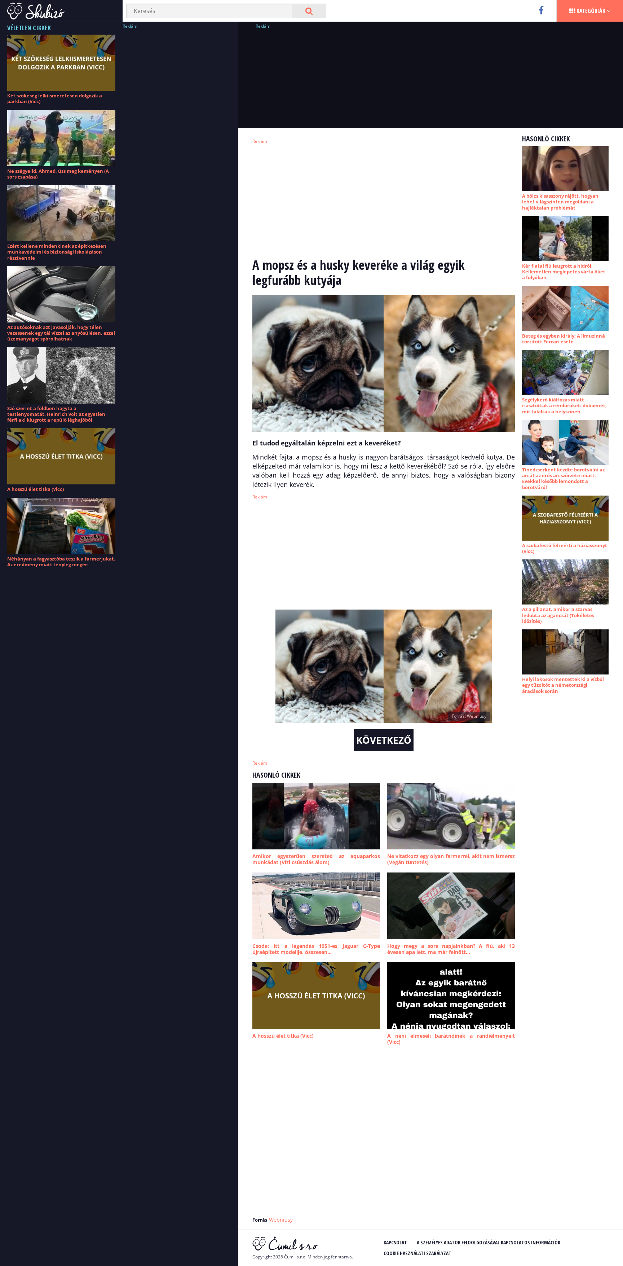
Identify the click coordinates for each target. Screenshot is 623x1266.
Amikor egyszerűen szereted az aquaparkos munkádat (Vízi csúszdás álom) (316, 859)
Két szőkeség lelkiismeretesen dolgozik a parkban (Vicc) (54, 98)
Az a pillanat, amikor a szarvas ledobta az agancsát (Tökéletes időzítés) (558, 615)
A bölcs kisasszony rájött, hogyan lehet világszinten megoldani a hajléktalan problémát (560, 202)
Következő (383, 740)
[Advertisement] (177, 139)
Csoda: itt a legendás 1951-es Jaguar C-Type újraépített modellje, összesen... (316, 949)
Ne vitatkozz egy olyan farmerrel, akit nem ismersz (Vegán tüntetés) (451, 859)
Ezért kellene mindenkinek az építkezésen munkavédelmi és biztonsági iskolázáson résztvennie (56, 252)
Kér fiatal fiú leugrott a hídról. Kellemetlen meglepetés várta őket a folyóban (563, 272)
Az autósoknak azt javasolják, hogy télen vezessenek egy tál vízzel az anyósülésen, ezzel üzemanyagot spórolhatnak (61, 333)
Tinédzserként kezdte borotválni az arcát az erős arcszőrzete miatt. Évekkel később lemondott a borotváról (563, 478)
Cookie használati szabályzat (417, 1253)
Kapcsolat (395, 1242)
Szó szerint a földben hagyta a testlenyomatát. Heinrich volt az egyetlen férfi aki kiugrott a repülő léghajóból (56, 414)
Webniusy (281, 1219)
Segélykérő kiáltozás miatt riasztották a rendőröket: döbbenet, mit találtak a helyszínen (564, 405)
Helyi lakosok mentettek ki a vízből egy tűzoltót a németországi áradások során (563, 685)
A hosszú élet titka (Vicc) (35, 489)
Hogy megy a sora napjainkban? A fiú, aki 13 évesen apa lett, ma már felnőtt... (451, 949)
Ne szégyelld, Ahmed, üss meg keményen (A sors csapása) (58, 174)
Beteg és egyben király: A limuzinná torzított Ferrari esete (563, 339)
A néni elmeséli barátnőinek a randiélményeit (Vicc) (451, 1039)
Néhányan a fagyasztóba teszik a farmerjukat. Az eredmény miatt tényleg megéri (61, 561)
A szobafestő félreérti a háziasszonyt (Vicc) (564, 548)
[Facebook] (541, 11)
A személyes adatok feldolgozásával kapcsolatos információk (488, 1242)
